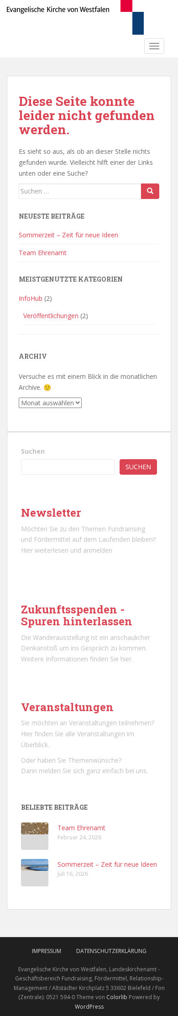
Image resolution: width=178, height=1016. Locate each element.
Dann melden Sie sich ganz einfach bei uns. (84, 770)
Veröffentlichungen (51, 315)
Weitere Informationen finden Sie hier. (77, 659)
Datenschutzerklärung (111, 951)
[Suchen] (150, 191)
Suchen (33, 451)
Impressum (46, 951)
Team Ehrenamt (43, 252)
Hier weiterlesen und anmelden (66, 550)
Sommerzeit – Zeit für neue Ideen (68, 234)
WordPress (89, 1007)
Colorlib (116, 997)
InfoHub (30, 298)
